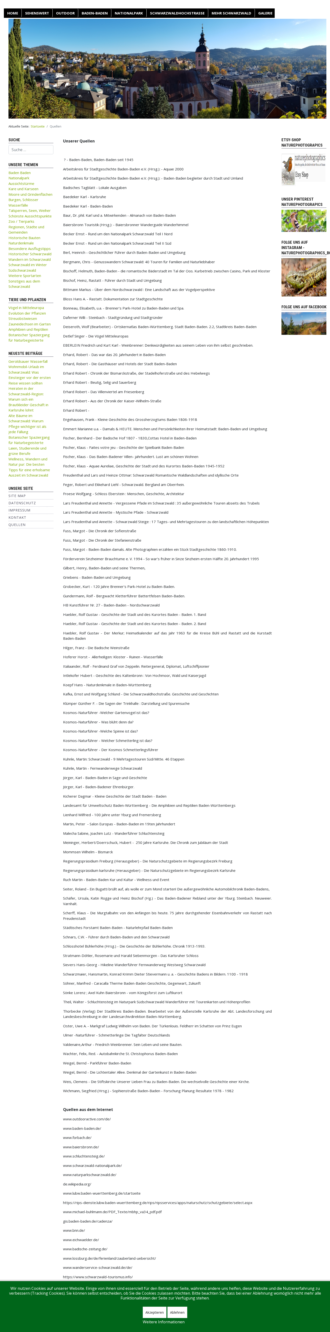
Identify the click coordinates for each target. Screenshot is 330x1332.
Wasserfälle (18, 205)
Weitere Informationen (164, 1322)
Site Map (17, 495)
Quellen (17, 524)
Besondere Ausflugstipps (29, 248)
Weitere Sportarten (24, 275)
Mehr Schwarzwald (231, 13)
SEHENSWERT (37, 13)
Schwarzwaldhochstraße (177, 13)
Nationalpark (129, 13)
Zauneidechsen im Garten (29, 324)
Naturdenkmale (21, 243)
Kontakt (17, 517)
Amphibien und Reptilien (28, 329)
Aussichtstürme (21, 183)
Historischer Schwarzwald (29, 253)
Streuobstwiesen (22, 318)
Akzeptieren (154, 1312)
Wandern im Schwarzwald (29, 259)
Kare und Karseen (23, 188)
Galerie (265, 13)
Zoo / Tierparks (21, 221)
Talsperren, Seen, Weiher (29, 210)
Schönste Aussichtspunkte (30, 216)
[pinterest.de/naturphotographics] (303, 220)
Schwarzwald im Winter (27, 264)
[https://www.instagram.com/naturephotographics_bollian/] (303, 277)
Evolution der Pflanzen (27, 313)
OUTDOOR (65, 13)
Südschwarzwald (22, 270)
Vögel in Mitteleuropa (26, 307)
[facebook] (303, 323)
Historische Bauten (24, 237)
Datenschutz (22, 503)
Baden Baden (19, 172)
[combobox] (30, 149)
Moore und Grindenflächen (30, 194)
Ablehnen (177, 1312)
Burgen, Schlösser (23, 199)
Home (12, 13)
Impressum (19, 510)
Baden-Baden (95, 13)
